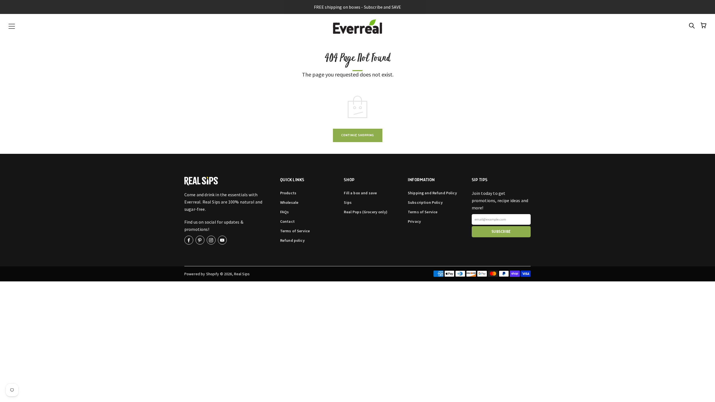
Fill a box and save (360, 192)
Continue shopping (357, 135)
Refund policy (292, 240)
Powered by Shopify (201, 273)
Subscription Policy (425, 202)
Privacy (414, 221)
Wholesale (289, 202)
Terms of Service (295, 230)
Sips (348, 202)
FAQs (284, 211)
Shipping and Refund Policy (432, 192)
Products (288, 192)
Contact (287, 221)
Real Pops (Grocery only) (365, 211)
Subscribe (501, 231)
